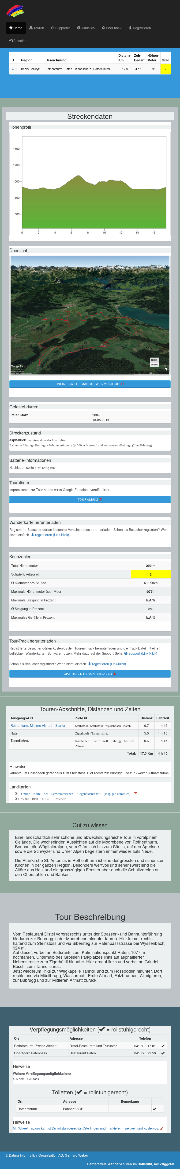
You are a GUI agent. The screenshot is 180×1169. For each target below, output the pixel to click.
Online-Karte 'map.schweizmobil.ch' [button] (88, 384)
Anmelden (20, 40)
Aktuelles (87, 27)
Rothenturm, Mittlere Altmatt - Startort (38, 725)
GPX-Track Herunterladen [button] (88, 673)
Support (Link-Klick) (142, 653)
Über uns (112, 27)
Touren (38, 27)
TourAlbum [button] (88, 499)
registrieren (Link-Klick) (51, 534)
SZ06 (15, 69)
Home (17, 27)
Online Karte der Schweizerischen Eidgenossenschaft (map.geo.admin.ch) (77, 793)
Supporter (62, 27)
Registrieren (141, 27)
